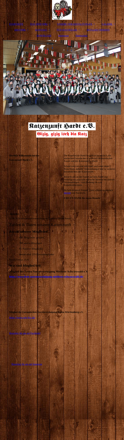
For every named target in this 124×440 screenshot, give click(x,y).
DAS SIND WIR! (39, 24)
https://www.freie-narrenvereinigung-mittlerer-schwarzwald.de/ (46, 276)
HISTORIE (20, 30)
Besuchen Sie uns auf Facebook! (25, 333)
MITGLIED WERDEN (98, 30)
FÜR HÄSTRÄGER (67, 30)
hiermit (67, 193)
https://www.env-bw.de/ (22, 317)
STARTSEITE (16, 24)
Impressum (63, 35)
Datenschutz (81, 35)
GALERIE (107, 24)
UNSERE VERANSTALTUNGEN (74, 24)
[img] (62, 10)
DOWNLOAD (44, 35)
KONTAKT (41, 30)
